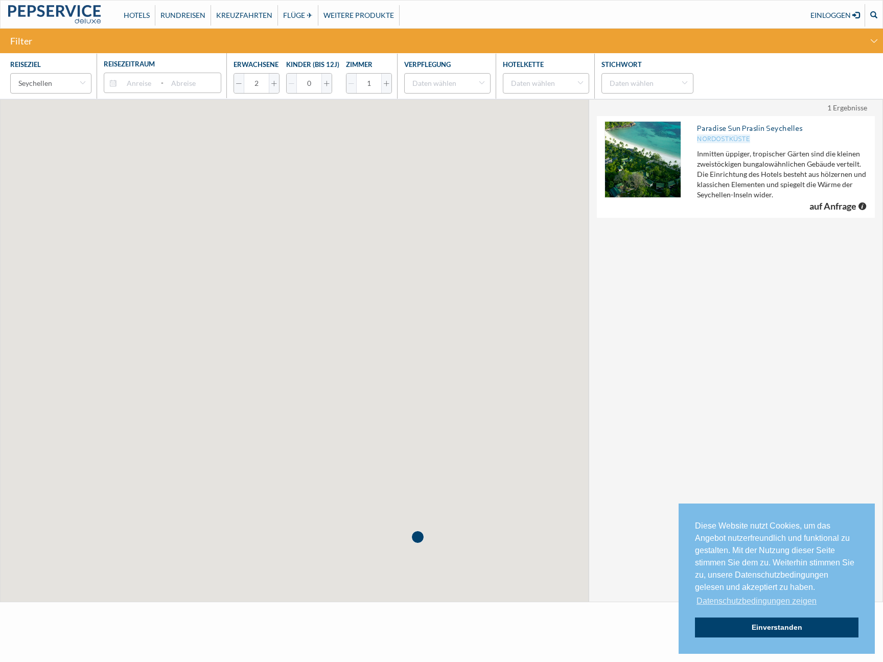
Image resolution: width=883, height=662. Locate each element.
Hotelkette (523, 64)
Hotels (137, 15)
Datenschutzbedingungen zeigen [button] (756, 601)
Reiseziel (25, 64)
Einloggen (831, 15)
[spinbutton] (257, 83)
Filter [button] (21, 41)
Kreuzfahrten (244, 15)
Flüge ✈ (298, 15)
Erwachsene (256, 64)
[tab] (441, 41)
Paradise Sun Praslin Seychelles (749, 128)
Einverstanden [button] (777, 627)
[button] (239, 83)
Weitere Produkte (358, 15)
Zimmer (359, 64)
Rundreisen (182, 15)
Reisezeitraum (129, 64)
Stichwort (621, 64)
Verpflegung (427, 64)
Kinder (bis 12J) (312, 64)
